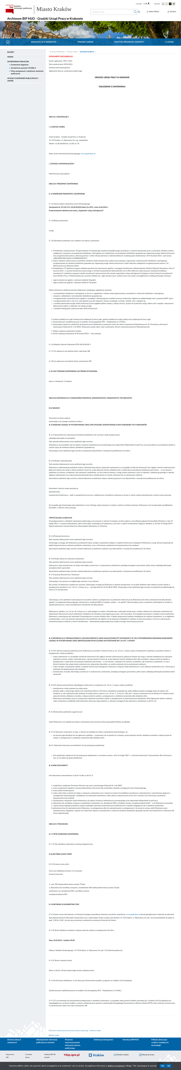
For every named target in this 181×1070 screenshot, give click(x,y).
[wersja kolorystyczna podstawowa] (163, 3)
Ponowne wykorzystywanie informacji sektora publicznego (72, 1044)
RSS (7, 1057)
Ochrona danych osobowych (14, 1041)
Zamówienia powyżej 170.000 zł (23, 68)
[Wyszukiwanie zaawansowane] (139, 12)
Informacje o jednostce (43, 42)
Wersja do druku (148, 1055)
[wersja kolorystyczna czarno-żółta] (170, 3)
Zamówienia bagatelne (19, 65)
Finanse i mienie (85, 42)
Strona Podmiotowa (58, 52)
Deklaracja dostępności (103, 1040)
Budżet (10, 52)
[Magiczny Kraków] (100, 1056)
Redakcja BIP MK (50, 1054)
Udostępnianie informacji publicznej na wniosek (46, 1041)
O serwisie (28, 1054)
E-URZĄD (169, 42)
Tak (162, 1066)
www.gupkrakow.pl (88, 154)
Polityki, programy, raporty (129, 42)
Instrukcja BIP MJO (131, 1040)
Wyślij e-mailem (122, 1055)
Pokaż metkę (55, 1035)
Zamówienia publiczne (18, 61)
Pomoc (27, 1057)
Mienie (10, 57)
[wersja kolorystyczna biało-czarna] (166, 3)
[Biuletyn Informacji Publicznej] (74, 1056)
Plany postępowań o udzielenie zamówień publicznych (27, 72)
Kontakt (46, 1057)
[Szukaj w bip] (135, 12)
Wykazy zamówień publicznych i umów (22, 80)
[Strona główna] (9, 42)
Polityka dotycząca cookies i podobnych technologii (160, 1042)
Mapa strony (10, 1054)
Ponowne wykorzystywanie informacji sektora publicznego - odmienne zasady (76, 1030)
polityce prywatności (116, 1066)
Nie (168, 1066)
